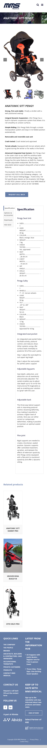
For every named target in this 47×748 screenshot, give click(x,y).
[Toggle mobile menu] (42, 5)
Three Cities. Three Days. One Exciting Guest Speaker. (34, 671)
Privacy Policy (34, 739)
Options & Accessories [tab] (8, 214)
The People (8, 648)
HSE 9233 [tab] (7, 225)
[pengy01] (23, 60)
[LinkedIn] (10, 707)
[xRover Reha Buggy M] (13, 540)
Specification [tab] (9, 208)
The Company (9, 645)
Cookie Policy (24, 741)
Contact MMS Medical (9, 674)
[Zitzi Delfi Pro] (13, 588)
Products (7, 670)
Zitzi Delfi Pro (13, 624)
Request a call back (10, 691)
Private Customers (11, 667)
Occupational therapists (9, 662)
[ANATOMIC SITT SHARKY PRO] (13, 492)
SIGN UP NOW (34, 713)
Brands (6, 651)
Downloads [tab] (8, 220)
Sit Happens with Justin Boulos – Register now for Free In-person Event (33, 659)
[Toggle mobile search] (38, 5)
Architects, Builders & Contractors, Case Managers (12, 656)
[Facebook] (5, 707)
